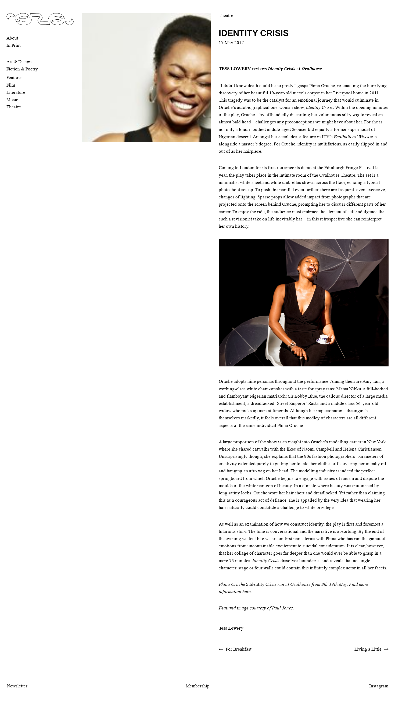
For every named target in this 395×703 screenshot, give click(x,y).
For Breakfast (239, 649)
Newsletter (17, 685)
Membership (198, 685)
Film (10, 85)
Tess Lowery (231, 628)
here (246, 591)
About (12, 38)
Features (14, 77)
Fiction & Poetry (22, 69)
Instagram (378, 685)
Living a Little (368, 649)
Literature (15, 92)
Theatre (13, 106)
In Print (13, 45)
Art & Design (19, 61)
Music (12, 99)
